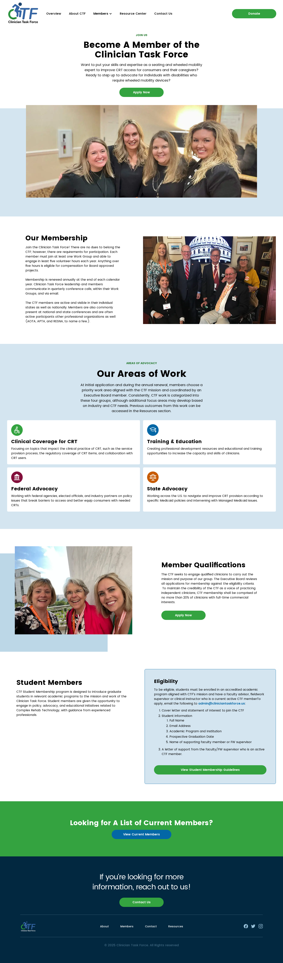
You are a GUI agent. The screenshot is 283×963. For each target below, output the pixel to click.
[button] (103, 14)
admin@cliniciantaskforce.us (221, 703)
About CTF (77, 13)
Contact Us (163, 13)
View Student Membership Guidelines (210, 770)
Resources (175, 926)
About (104, 926)
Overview (53, 13)
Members (126, 926)
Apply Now (141, 92)
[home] (23, 13)
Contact (151, 926)
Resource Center (133, 13)
